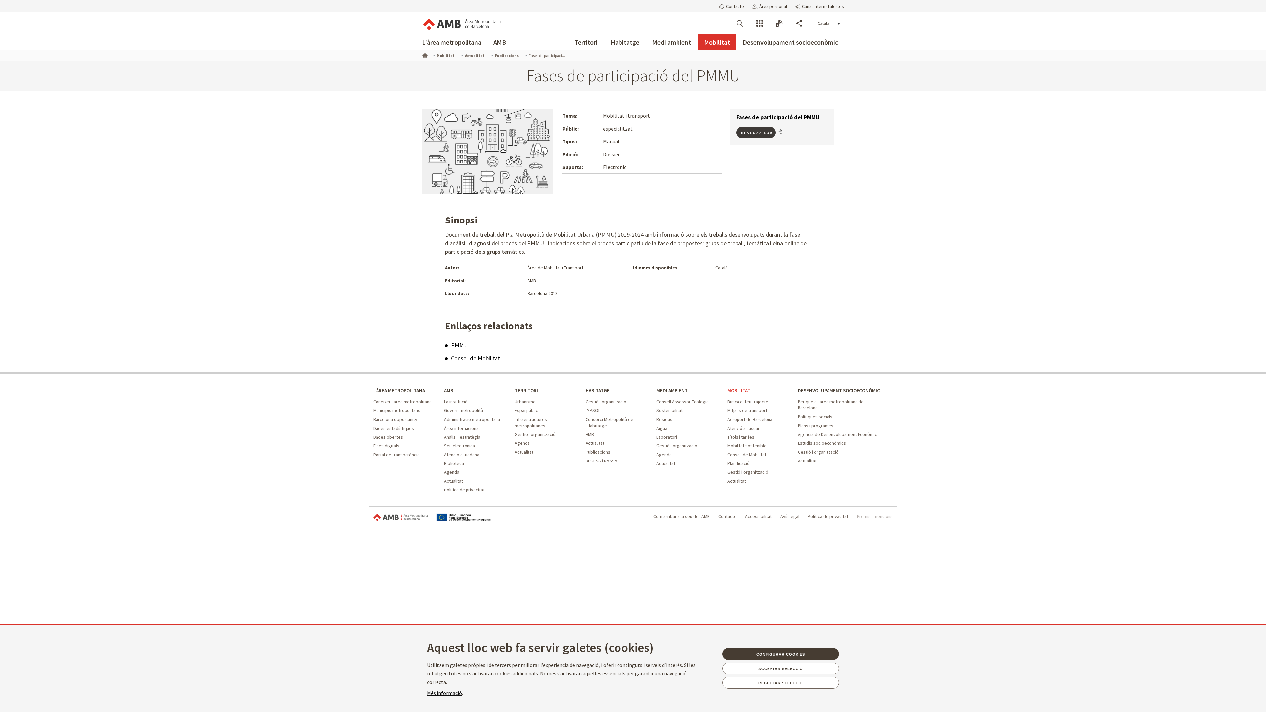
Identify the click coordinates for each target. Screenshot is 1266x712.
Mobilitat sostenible (747, 446)
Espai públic (526, 410)
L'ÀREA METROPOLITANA (399, 390)
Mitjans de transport (747, 410)
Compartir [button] (799, 23)
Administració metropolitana (472, 419)
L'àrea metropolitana (451, 42)
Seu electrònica (459, 446)
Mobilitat (717, 42)
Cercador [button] (740, 23)
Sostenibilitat (669, 410)
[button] (731, 6)
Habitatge (625, 42)
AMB (499, 42)
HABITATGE (598, 390)
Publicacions (598, 452)
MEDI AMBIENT (672, 390)
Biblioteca (454, 463)
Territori (586, 42)
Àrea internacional (462, 428)
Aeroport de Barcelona (749, 419)
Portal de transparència (396, 455)
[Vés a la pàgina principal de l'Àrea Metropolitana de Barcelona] (461, 23)
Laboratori (666, 437)
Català (823, 23)
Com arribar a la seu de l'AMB (681, 516)
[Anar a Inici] (424, 54)
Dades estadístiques (393, 428)
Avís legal (789, 516)
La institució (455, 402)
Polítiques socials (815, 417)
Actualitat (453, 481)
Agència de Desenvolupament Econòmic (837, 434)
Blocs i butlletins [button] (779, 23)
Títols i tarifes (740, 437)
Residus (664, 419)
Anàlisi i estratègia (462, 437)
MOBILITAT (738, 390)
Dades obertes (388, 437)
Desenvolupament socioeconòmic (790, 42)
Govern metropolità (463, 410)
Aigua (661, 428)
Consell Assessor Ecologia (682, 402)
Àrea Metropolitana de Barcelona (400, 517)
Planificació (738, 463)
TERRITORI (526, 390)
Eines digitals (386, 446)
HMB (590, 434)
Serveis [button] (759, 23)
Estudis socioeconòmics (822, 443)
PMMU (459, 345)
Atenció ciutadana (461, 455)
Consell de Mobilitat (475, 358)
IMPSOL (593, 410)
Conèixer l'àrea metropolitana (402, 402)
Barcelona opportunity (395, 419)
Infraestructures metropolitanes (531, 422)
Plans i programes (815, 426)
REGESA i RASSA (601, 461)
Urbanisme (525, 402)
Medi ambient (671, 42)
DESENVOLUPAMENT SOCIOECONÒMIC (839, 390)
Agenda (451, 472)
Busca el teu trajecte (747, 402)
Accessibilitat (758, 516)
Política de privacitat (464, 490)
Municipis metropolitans (396, 410)
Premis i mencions (875, 516)
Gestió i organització (535, 434)
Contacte (727, 516)
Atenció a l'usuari (744, 428)
